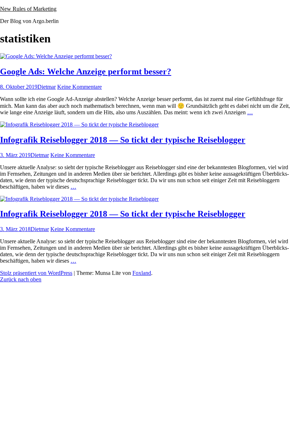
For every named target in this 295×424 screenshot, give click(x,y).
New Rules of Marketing (28, 9)
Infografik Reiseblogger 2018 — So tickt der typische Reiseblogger (122, 139)
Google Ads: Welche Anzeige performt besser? (85, 71)
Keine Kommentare (79, 87)
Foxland (141, 273)
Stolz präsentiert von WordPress (36, 273)
